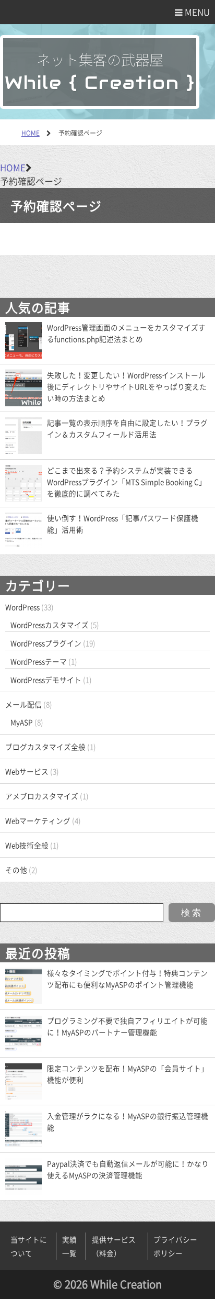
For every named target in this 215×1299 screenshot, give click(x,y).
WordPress (22, 607)
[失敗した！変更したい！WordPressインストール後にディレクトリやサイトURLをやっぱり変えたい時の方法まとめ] (23, 387)
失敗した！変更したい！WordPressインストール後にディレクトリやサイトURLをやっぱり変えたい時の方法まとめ (127, 386)
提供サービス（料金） (114, 1246)
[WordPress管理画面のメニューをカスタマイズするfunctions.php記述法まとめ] (23, 339)
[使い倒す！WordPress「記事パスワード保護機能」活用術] (23, 530)
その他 (16, 869)
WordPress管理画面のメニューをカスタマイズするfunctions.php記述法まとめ (126, 333)
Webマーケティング (37, 820)
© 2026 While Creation (107, 1284)
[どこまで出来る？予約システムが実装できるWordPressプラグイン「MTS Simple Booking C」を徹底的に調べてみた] (23, 482)
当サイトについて (28, 1246)
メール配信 (23, 704)
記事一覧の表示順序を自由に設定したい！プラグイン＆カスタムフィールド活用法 (127, 428)
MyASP (21, 722)
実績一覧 (69, 1246)
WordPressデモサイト (45, 679)
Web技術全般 (27, 845)
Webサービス (27, 771)
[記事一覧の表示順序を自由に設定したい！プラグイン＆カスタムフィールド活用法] (23, 434)
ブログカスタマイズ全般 (45, 746)
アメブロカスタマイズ (41, 796)
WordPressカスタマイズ (49, 624)
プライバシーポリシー (175, 1246)
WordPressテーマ (38, 661)
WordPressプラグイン (45, 643)
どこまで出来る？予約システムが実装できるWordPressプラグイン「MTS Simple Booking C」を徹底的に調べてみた (126, 481)
